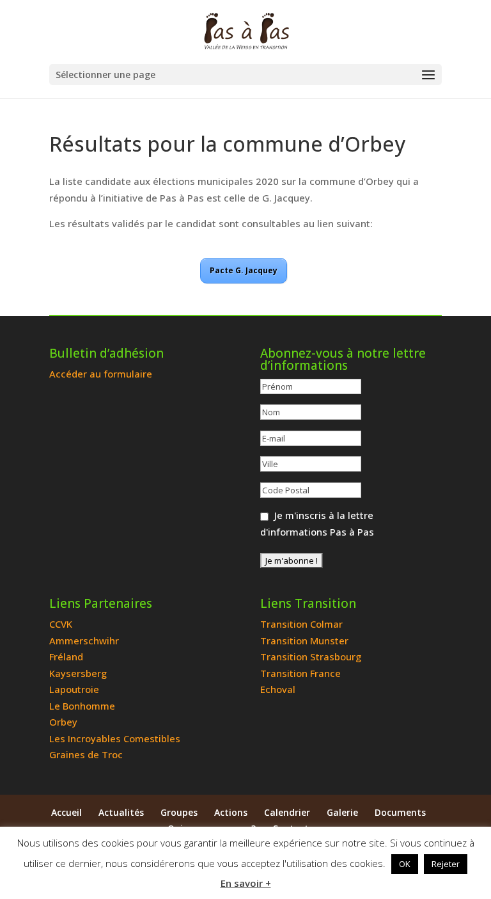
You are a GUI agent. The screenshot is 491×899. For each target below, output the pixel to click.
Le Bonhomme (82, 705)
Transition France (300, 673)
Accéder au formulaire (100, 373)
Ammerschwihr (84, 640)
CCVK (60, 623)
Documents (400, 812)
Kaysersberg (78, 673)
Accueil (66, 812)
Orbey (63, 721)
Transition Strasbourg (310, 656)
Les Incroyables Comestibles (114, 738)
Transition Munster (304, 640)
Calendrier (287, 812)
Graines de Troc (86, 754)
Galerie (342, 812)
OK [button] (404, 864)
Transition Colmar (301, 623)
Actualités (121, 812)
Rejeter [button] (446, 864)
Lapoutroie (74, 689)
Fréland (66, 656)
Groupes (179, 812)
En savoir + (246, 883)
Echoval (277, 689)
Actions (230, 812)
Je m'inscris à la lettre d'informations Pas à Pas (317, 523)
